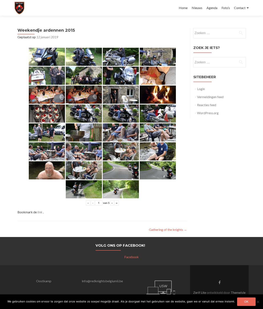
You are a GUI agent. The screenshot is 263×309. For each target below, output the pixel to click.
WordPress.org (208, 113)
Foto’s (225, 8)
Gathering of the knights (168, 229)
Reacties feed (206, 105)
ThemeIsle (238, 292)
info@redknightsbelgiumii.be (102, 281)
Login (201, 89)
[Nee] (258, 302)
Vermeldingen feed (210, 97)
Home (183, 8)
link (40, 212)
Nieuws (197, 8)
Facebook (131, 257)
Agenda (211, 8)
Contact (240, 8)
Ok (246, 301)
